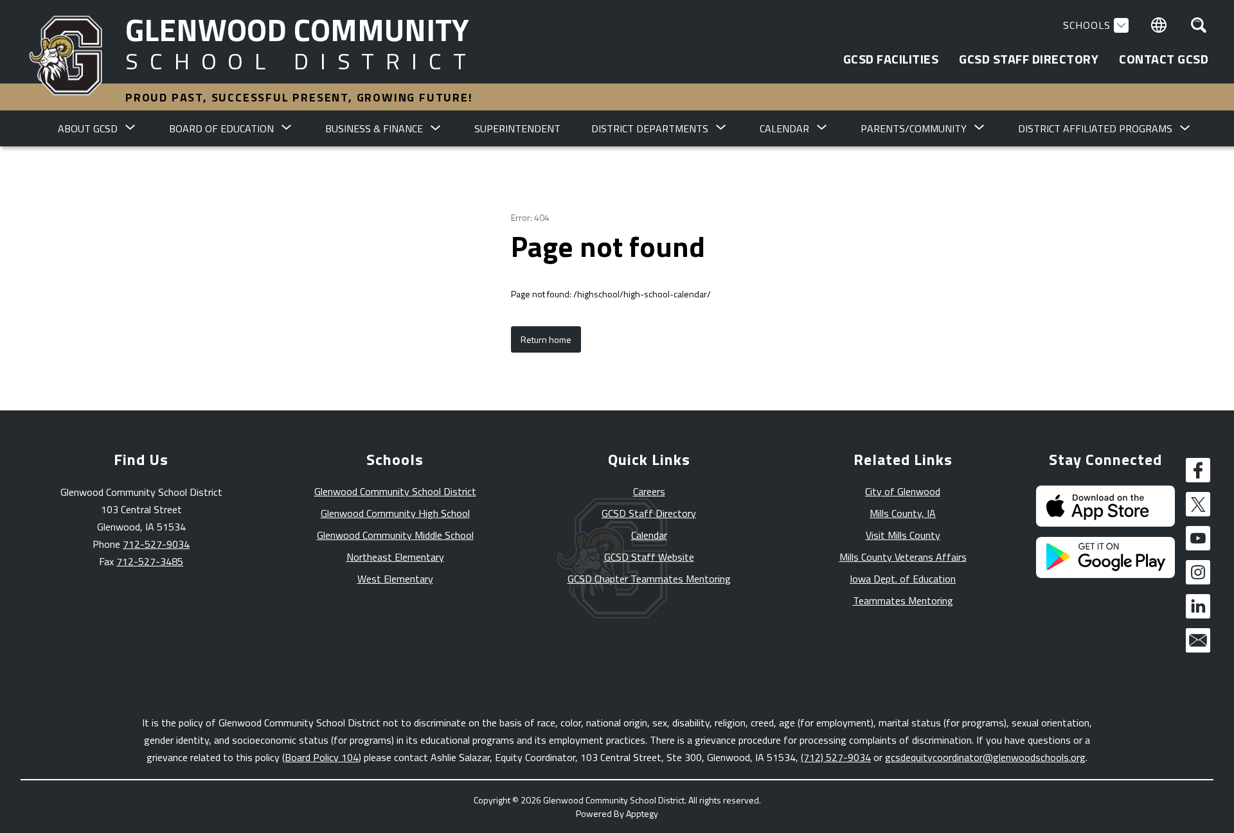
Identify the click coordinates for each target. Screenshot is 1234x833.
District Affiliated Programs (1095, 128)
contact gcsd (1163, 59)
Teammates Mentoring (903, 600)
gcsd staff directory (1028, 59)
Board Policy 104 (322, 757)
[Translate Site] (1158, 25)
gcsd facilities (891, 59)
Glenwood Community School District (395, 491)
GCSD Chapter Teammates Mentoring (649, 578)
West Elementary (395, 578)
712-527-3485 (149, 561)
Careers (649, 491)
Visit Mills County (903, 535)
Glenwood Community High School (395, 513)
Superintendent (517, 128)
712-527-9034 (156, 544)
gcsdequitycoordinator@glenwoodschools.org (985, 757)
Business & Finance (374, 128)
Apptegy (642, 813)
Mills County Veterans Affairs (903, 557)
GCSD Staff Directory (649, 513)
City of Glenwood (902, 491)
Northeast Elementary (395, 557)
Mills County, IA (903, 513)
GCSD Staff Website (649, 557)
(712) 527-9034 (836, 757)
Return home (546, 339)
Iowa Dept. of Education (903, 578)
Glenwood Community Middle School (395, 535)
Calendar (649, 535)
